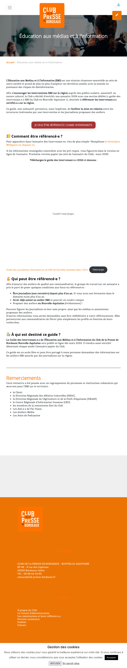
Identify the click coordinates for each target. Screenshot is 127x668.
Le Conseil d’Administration (33, 613)
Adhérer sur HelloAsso (117, 15)
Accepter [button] (111, 657)
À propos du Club (27, 610)
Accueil (10, 62)
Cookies (21, 622)
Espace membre (118, 5)
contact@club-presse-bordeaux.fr (36, 576)
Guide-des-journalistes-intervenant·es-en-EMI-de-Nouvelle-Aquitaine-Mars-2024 (47, 269)
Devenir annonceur (28, 619)
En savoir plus (71, 663)
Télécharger (98, 269)
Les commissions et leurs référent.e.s (39, 616)
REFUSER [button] (55, 663)
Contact (21, 625)
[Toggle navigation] (9, 7)
